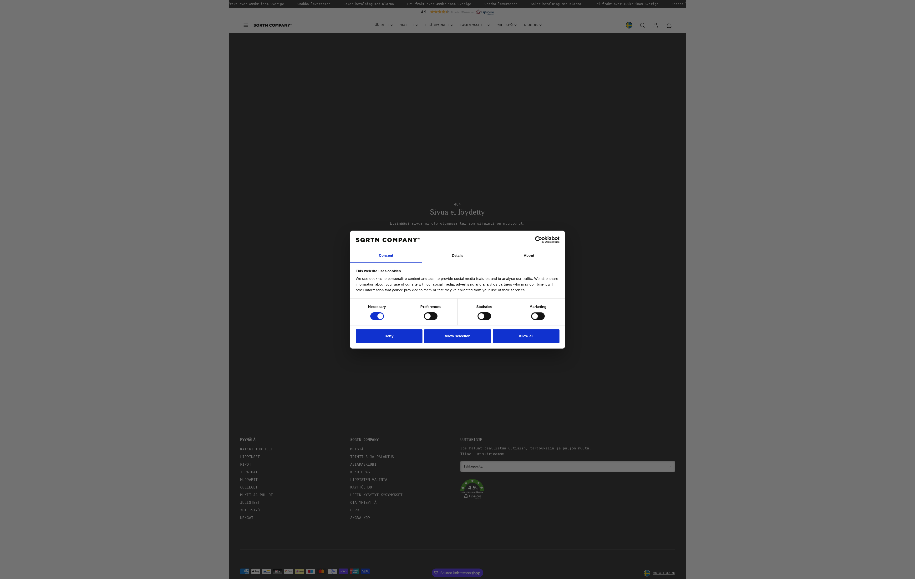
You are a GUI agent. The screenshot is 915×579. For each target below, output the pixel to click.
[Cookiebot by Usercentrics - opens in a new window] (538, 239)
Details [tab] (457, 255)
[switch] (430, 316)
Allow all (526, 336)
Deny (389, 336)
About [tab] (529, 255)
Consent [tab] (386, 255)
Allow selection (458, 336)
